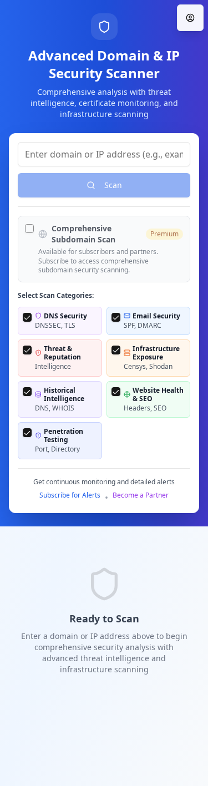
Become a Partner (141, 495)
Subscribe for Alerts (69, 495)
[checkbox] (29, 228)
